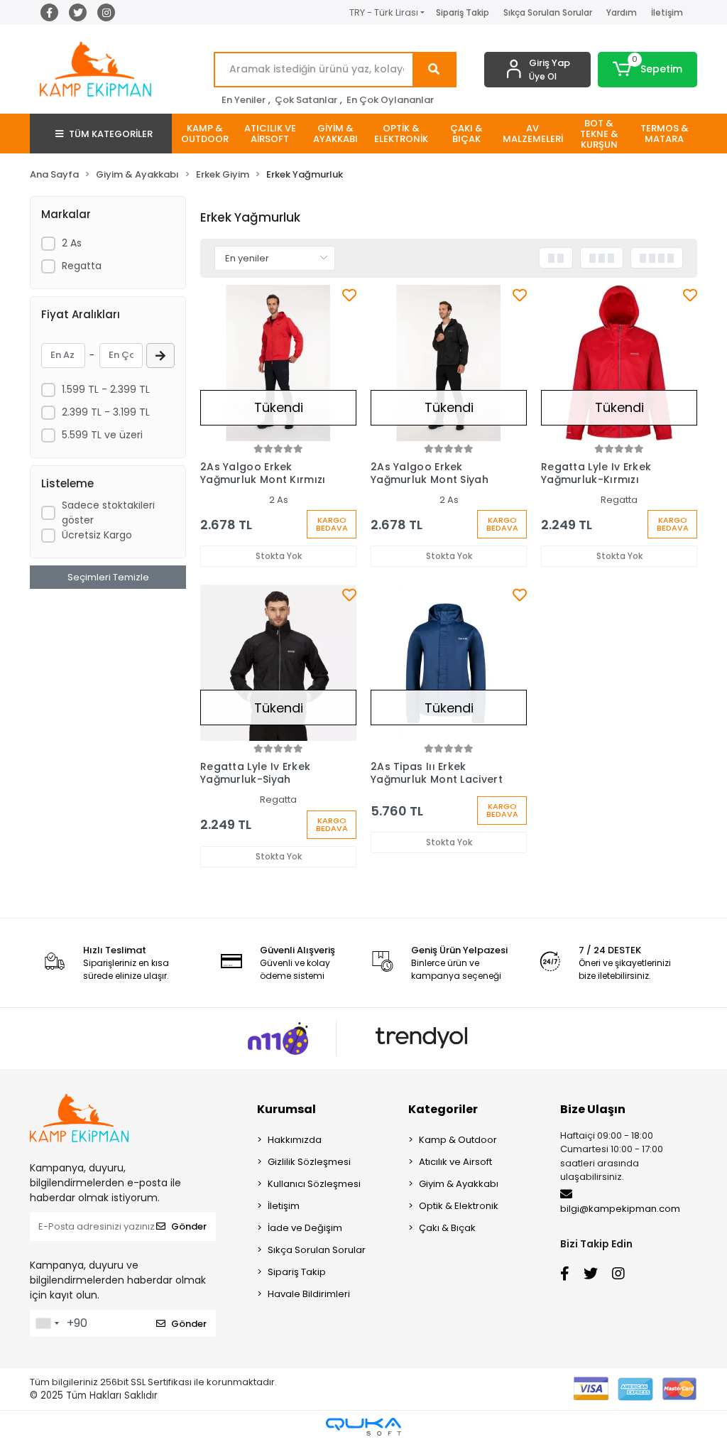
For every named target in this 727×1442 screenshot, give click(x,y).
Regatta (82, 266)
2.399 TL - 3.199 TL (106, 412)
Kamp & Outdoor (458, 1139)
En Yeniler (244, 100)
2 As (72, 243)
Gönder (189, 1226)
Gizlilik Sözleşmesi (309, 1162)
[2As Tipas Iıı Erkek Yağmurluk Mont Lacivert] (449, 663)
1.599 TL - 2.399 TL (106, 389)
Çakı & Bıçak (447, 1228)
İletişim (667, 12)
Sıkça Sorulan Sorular (547, 12)
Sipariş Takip (462, 12)
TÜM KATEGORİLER (111, 134)
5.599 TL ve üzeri (102, 435)
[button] (647, 69)
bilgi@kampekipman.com (620, 1208)
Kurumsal (286, 1109)
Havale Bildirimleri (309, 1294)
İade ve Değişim (305, 1228)
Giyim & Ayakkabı (458, 1184)
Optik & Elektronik (458, 1206)
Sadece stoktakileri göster (108, 512)
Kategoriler (443, 1109)
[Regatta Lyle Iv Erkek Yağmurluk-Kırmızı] (619, 363)
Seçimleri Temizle (108, 577)
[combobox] (47, 1323)
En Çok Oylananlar (390, 100)
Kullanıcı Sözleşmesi (314, 1184)
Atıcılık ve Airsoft (455, 1162)
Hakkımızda (295, 1139)
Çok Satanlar (306, 100)
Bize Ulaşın (592, 1109)
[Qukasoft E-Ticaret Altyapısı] (363, 1427)
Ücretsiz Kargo (97, 535)
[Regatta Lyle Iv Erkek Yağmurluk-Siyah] (278, 663)
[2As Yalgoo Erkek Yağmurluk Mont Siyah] (449, 363)
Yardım (621, 12)
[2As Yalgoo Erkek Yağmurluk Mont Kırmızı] (278, 363)
